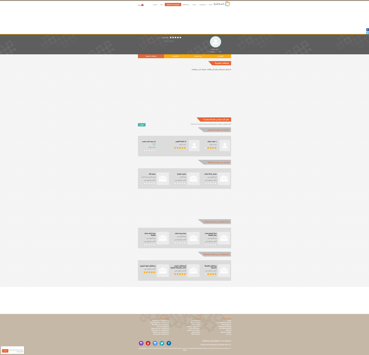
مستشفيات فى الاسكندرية (159, 322)
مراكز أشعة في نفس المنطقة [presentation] (216, 222)
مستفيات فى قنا (163, 326)
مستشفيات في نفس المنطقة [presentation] (216, 254)
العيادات (220, 56)
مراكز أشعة (186, 4)
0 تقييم (159, 37)
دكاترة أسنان (195, 320)
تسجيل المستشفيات (223, 322)
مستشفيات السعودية (161, 334)
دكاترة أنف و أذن (194, 328)
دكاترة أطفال (195, 324)
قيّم (5, 350)
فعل (142, 125)
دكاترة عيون (196, 332)
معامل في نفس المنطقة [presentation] (218, 162)
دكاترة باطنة (195, 334)
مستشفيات (202, 4)
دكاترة (210, 4)
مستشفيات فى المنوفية (160, 330)
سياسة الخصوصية (225, 326)
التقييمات (175, 56)
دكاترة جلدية (195, 322)
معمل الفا (152, 174)
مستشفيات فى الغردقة (160, 324)
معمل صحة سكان (210, 174)
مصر (139, 5)
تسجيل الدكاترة (173, 4)
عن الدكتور (198, 56)
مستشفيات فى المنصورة (160, 328)
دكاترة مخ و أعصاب (193, 330)
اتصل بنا (228, 334)
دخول (161, 4)
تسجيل (155, 4)
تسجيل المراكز (226, 324)
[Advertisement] (184, 20)
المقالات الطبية (151, 56)
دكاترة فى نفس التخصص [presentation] (218, 130)
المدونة (228, 330)
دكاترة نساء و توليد (193, 326)
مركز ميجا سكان (180, 233)
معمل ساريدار (181, 174)
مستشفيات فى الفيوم (161, 332)
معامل (194, 4)
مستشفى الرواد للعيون (147, 266)
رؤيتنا (229, 320)
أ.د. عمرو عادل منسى (148, 141)
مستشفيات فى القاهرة (160, 320)
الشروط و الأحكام (225, 328)
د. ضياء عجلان (212, 141)
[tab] (214, 129)
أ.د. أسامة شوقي (180, 141)
